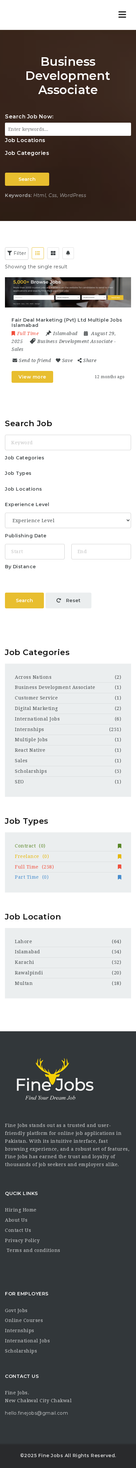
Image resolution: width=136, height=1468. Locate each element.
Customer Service (36, 697)
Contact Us (18, 1230)
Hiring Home (21, 1209)
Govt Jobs (16, 1310)
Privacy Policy (22, 1240)
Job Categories (27, 153)
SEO (19, 781)
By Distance (20, 567)
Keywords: (18, 195)
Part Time (32, 877)
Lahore (23, 941)
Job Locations (25, 140)
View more (32, 377)
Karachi (24, 962)
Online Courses (24, 1320)
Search (27, 179)
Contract (30, 845)
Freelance (32, 856)
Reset (72, 600)
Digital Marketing (36, 708)
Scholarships (31, 771)
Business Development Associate (75, 341)
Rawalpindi (29, 972)
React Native (30, 750)
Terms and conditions (32, 1250)
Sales (18, 349)
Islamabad (27, 951)
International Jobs (37, 719)
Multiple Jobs (31, 739)
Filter (19, 253)
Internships (29, 729)
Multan (24, 983)
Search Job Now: (29, 116)
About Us (16, 1220)
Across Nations (33, 677)
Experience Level (27, 504)
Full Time (34, 866)
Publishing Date (26, 536)
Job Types (18, 473)
